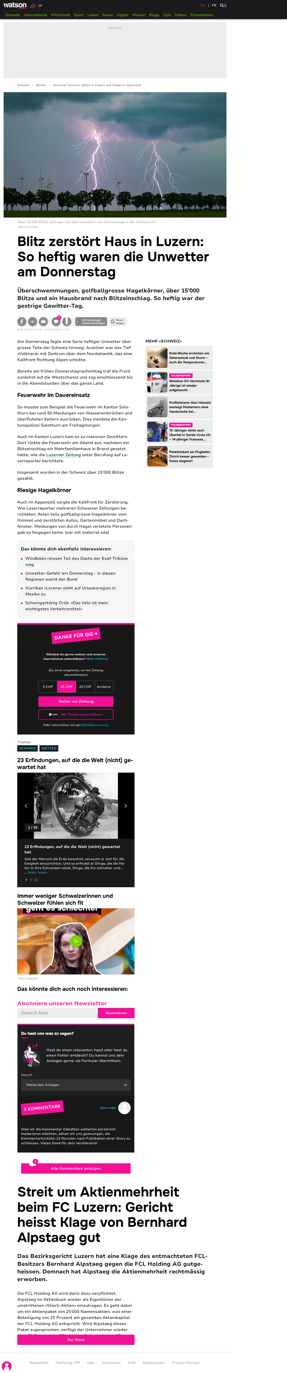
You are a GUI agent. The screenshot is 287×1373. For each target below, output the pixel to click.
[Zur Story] (115, 1265)
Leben (92, 15)
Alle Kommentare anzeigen (76, 1168)
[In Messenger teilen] (32, 321)
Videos (181, 15)
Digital (122, 15)
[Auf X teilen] (31, 880)
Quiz (167, 15)
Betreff (26, 1075)
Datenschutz (154, 1362)
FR (214, 5)
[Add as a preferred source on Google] (91, 321)
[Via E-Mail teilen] (43, 321)
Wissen (139, 15)
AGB (132, 1362)
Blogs (154, 15)
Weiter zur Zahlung (76, 701)
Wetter (41, 85)
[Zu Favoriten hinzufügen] (66, 321)
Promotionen (202, 15)
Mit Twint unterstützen (82, 714)
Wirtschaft (60, 15)
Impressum (111, 1362)
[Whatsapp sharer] (36, 880)
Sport (79, 15)
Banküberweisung (95, 725)
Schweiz (12, 15)
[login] (7, 1366)
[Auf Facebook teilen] (21, 321)
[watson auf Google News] (118, 321)
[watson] (15, 5)
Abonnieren (116, 1013)
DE (202, 5)
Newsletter (39, 1362)
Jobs (90, 1362)
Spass (107, 15)
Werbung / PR (68, 1362)
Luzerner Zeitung (63, 455)
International (35, 15)
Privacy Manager (186, 1362)
